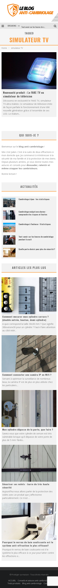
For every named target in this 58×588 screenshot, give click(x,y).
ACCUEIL (12, 580)
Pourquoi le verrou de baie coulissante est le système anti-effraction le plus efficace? (27, 544)
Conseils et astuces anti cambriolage (34, 580)
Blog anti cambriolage (32, 583)
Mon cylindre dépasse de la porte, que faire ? (27, 429)
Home (4, 48)
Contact (47, 583)
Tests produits (14, 583)
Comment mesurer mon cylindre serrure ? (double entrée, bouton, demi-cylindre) (25, 318)
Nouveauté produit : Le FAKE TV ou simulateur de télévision (23, 94)
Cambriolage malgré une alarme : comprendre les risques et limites (33, 213)
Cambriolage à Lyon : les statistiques (34, 199)
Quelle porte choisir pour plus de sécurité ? (37, 249)
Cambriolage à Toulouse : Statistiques (35, 224)
